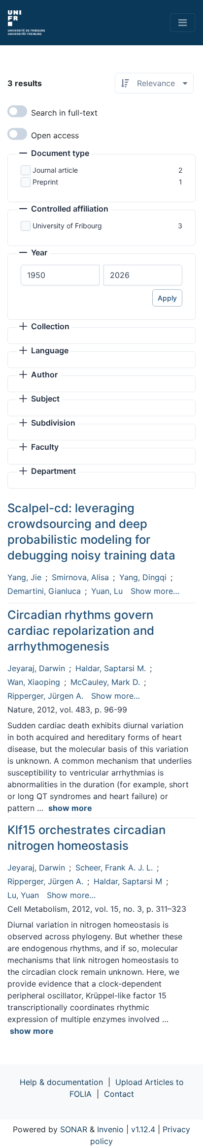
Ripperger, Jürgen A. (45, 696)
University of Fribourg (67, 225)
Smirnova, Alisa (80, 577)
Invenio (110, 1129)
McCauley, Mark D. (105, 682)
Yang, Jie (24, 577)
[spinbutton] (60, 275)
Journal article (55, 170)
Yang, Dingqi (143, 577)
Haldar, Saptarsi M (128, 881)
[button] (54, 154)
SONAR (73, 1129)
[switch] (17, 111)
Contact (119, 1094)
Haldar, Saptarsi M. (110, 668)
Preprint (45, 182)
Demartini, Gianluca (44, 591)
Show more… (155, 591)
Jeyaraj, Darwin (36, 668)
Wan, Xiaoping (33, 682)
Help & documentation (61, 1082)
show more (70, 808)
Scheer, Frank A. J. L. (114, 867)
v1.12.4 (143, 1129)
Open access (55, 135)
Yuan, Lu (107, 591)
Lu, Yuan (23, 895)
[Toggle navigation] (182, 22)
